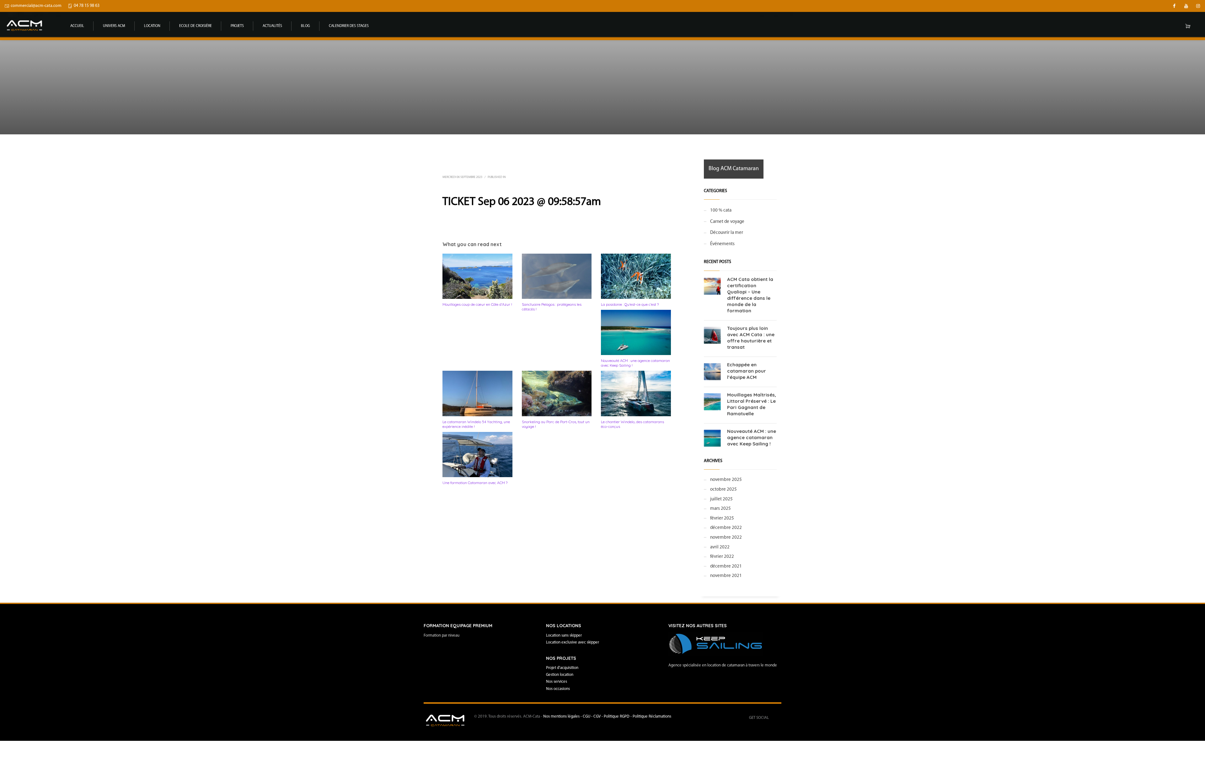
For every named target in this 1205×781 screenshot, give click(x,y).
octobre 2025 (723, 489)
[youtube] (1186, 6)
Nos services (556, 682)
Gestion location (559, 675)
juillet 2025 (721, 499)
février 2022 (722, 556)
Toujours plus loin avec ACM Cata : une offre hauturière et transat (750, 337)
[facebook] (1174, 6)
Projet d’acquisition (562, 668)
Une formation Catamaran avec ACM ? (474, 482)
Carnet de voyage (727, 221)
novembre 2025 (726, 479)
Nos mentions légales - (563, 716)
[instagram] (1198, 6)
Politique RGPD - (618, 716)
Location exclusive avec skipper (572, 642)
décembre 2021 (726, 566)
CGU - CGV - (593, 716)
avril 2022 (720, 547)
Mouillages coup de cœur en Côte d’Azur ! (477, 304)
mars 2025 (720, 508)
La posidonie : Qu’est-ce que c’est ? (630, 304)
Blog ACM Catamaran (734, 169)
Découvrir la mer (726, 232)
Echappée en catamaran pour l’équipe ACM (746, 371)
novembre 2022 (726, 537)
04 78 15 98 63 (86, 5)
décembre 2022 (726, 527)
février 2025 (722, 518)
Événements (722, 244)
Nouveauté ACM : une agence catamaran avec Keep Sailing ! (751, 437)
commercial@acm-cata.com (36, 5)
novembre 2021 (726, 576)
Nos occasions (558, 689)
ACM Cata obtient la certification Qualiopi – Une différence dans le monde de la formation (750, 295)
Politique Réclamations (652, 716)
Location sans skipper (564, 635)
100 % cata (720, 210)
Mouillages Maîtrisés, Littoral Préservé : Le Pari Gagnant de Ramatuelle (751, 404)
